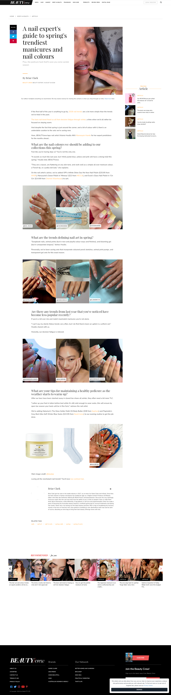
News (36, 2)
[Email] (110, 489)
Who (50, 678)
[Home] (20, 2)
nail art (39, 524)
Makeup (48, 2)
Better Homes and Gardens (84, 668)
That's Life (78, 681)
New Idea (78, 675)
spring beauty (78, 524)
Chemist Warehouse (54, 178)
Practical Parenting (82, 678)
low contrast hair (77, 479)
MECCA (80, 175)
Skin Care (76, 2)
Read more (108, 99)
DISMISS (139, 690)
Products (86, 2)
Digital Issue (106, 2)
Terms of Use (14, 678)
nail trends (48, 524)
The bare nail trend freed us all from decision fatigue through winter (58, 119)
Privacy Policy (15, 681)
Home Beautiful (53, 675)
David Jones (79, 414)
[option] (19, 572)
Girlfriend (52, 672)
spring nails (59, 524)
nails (32, 524)
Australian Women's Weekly (58, 681)
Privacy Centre (148, 685)
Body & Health (57, 2)
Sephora (95, 411)
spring (68, 524)
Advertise (13, 672)
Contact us (14, 675)
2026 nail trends (75, 111)
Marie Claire (52, 668)
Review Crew (96, 2)
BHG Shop (78, 672)
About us (13, 668)
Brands (52, 662)
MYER (33, 175)
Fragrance (67, 2)
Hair (42, 2)
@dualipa (50, 474)
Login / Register (150, 2)
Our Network (81, 662)
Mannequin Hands (83, 135)
